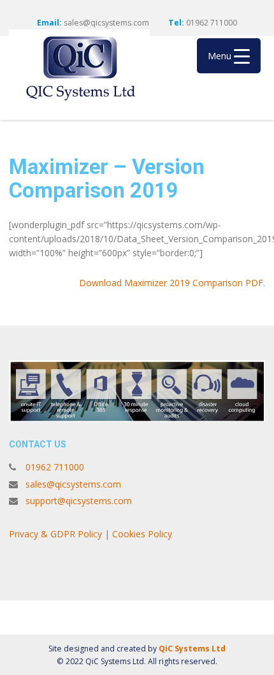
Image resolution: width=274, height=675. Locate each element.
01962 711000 (54, 467)
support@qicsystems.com (78, 501)
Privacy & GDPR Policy (55, 534)
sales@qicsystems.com (106, 22)
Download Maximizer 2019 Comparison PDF (171, 283)
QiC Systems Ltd (192, 648)
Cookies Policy (143, 534)
